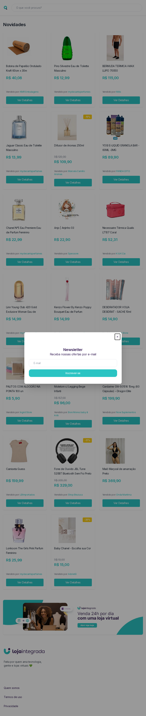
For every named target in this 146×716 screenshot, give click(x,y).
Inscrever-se (73, 373)
